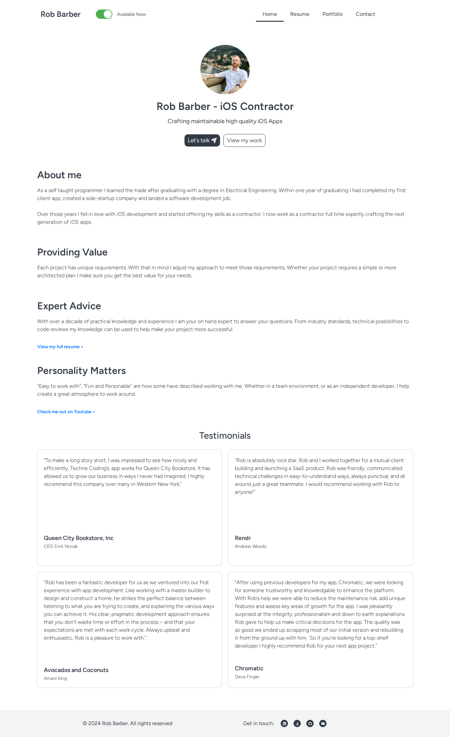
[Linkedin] (284, 723)
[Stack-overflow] (297, 723)
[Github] (310, 723)
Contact (365, 14)
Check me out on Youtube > (66, 412)
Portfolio (333, 14)
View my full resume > (60, 347)
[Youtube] (322, 723)
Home (270, 14)
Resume (299, 14)
